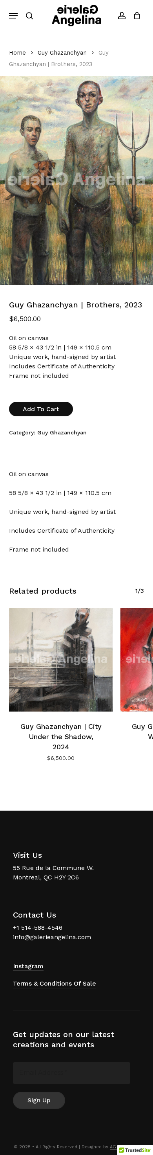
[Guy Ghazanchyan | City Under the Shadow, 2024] (61, 660)
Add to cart (41, 409)
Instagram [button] (28, 966)
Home (17, 52)
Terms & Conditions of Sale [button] (54, 983)
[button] (13, 16)
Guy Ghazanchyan (62, 52)
